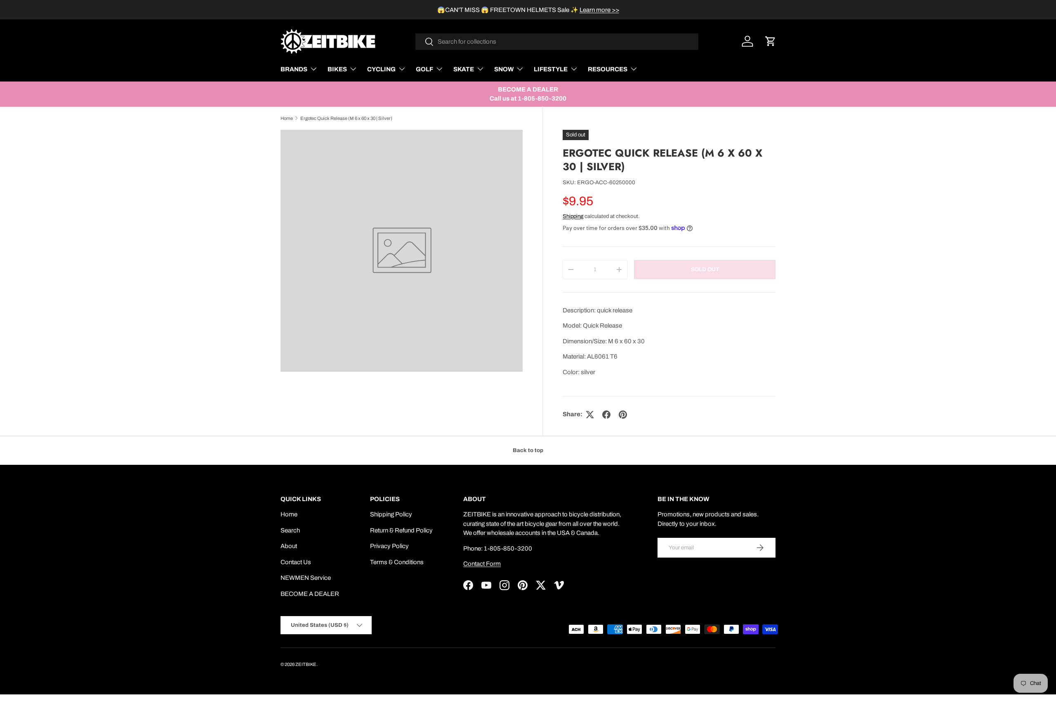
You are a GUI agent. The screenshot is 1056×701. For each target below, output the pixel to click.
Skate (463, 69)
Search (290, 530)
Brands (293, 69)
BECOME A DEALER (309, 594)
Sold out (705, 269)
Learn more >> (599, 10)
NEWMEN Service (305, 577)
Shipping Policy (391, 514)
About (288, 546)
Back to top (528, 450)
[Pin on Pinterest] (623, 414)
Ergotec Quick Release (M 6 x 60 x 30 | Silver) (346, 118)
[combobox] (557, 41)
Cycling (381, 69)
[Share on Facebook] (606, 414)
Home (286, 118)
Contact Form (482, 563)
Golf (424, 69)
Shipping (573, 216)
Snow (504, 69)
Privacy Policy (389, 546)
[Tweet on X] (590, 414)
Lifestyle (551, 69)
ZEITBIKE (305, 664)
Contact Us (295, 562)
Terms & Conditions (397, 562)
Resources (607, 69)
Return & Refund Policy (401, 530)
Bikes (337, 69)
